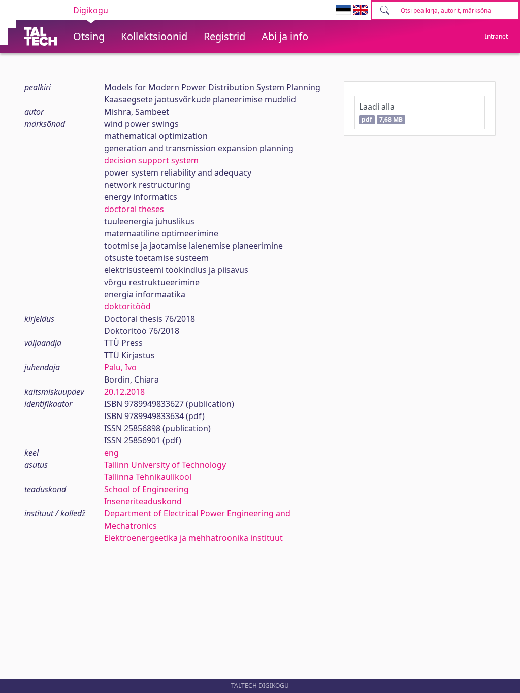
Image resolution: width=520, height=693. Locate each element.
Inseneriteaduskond (143, 501)
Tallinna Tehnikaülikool (147, 476)
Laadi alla (380, 112)
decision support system (151, 160)
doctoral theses (134, 209)
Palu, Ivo (120, 367)
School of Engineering (146, 489)
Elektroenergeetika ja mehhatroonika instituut (193, 537)
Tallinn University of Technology (165, 464)
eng (111, 452)
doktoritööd (127, 306)
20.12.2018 (124, 391)
